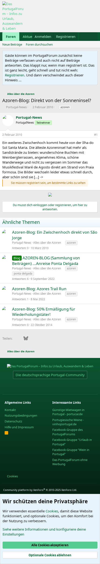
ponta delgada (23, 273)
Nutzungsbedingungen (21, 415)
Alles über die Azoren (47, 243)
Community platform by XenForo (40, 490)
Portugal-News (16, 107)
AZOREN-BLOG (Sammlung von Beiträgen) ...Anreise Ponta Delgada (46, 260)
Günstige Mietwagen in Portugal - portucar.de (68, 412)
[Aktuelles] (83, 36)
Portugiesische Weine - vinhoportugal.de (68, 422)
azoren (65, 107)
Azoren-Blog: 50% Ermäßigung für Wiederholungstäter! (43, 311)
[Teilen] (90, 135)
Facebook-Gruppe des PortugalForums (67, 432)
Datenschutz (13, 421)
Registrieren (14, 75)
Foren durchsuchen (39, 44)
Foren (11, 36)
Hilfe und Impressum (19, 427)
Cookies (12, 476)
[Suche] (93, 36)
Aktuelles (30, 36)
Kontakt (10, 410)
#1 (96, 135)
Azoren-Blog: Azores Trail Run (39, 288)
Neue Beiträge (12, 44)
